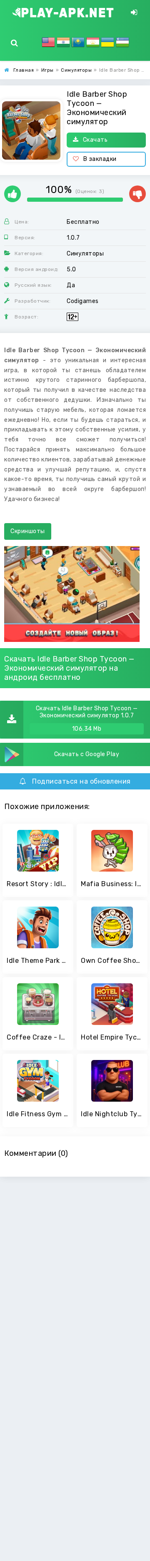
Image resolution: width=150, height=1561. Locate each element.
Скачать (95, 139)
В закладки (100, 159)
